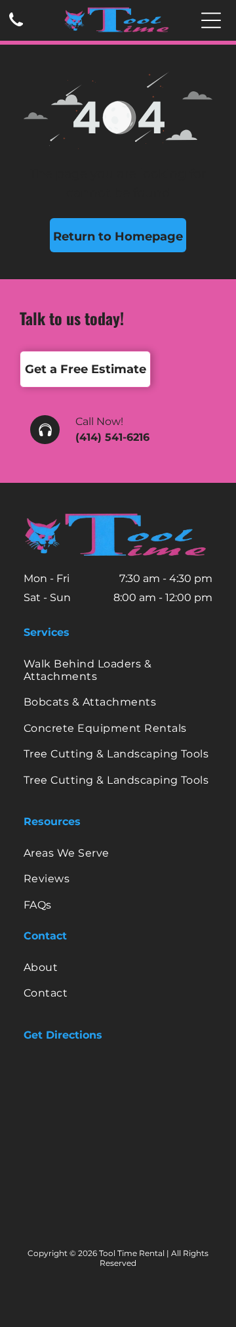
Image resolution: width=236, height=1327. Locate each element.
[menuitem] (118, 670)
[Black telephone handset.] (16, 27)
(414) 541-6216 (112, 437)
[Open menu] (211, 20)
